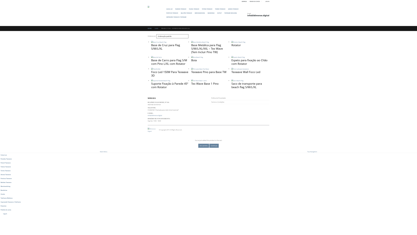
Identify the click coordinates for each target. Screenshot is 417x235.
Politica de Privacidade (218, 98)
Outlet (219, 13)
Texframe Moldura (230, 13)
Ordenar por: (152, 36)
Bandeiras (211, 13)
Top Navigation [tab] (312, 152)
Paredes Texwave (180, 9)
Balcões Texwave (186, 13)
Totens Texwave (207, 9)
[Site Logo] (156, 14)
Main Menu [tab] (103, 152)
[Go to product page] (170, 42)
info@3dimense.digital (258, 15)
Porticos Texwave (172, 13)
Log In (267, 1)
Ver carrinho (204, 146)
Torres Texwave (220, 9)
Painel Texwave (194, 9)
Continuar (214, 146)
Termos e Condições (217, 102)
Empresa (244, 1)
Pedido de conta (255, 1)
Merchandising (200, 13)
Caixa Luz (169, 9)
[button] (206, 20)
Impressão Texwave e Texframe (176, 17)
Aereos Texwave (233, 9)
